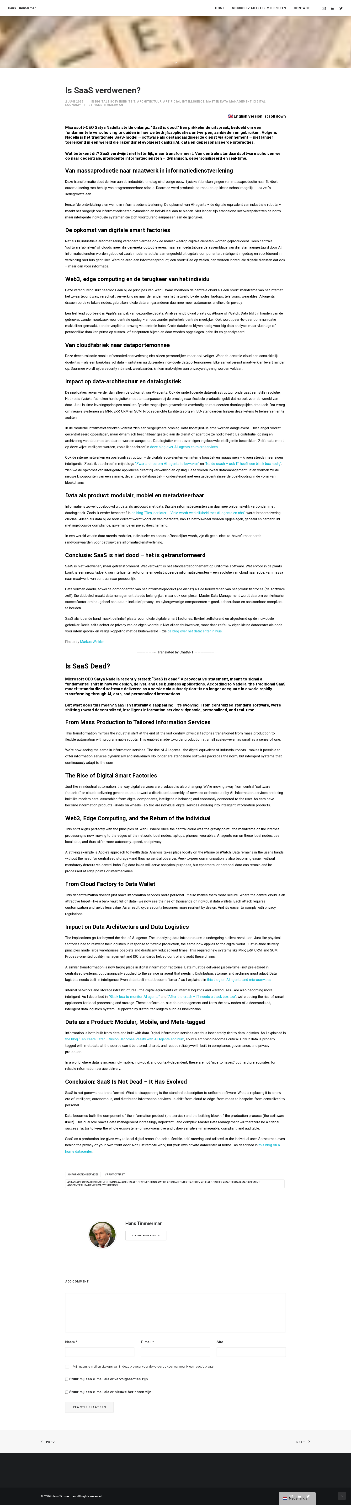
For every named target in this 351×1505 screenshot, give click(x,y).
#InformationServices (83, 1174)
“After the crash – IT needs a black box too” (201, 996)
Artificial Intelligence (183, 101)
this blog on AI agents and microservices (239, 980)
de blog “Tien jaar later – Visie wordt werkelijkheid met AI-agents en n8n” (188, 513)
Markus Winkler (92, 642)
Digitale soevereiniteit (115, 101)
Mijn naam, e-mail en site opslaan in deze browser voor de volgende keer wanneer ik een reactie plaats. (143, 1366)
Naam (71, 1342)
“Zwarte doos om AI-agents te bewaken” (167, 464)
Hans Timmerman (108, 105)
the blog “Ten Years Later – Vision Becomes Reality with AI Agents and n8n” (124, 1039)
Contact (302, 8)
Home (219, 8)
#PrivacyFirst (115, 1174)
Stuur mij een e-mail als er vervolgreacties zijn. (109, 1379)
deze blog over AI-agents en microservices (184, 447)
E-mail (147, 1342)
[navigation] (297, 1498)
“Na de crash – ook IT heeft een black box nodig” (243, 464)
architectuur (149, 101)
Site (220, 1342)
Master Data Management (228, 101)
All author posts (146, 1235)
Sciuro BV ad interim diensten (259, 8)
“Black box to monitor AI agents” (134, 996)
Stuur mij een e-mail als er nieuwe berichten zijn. (110, 1392)
